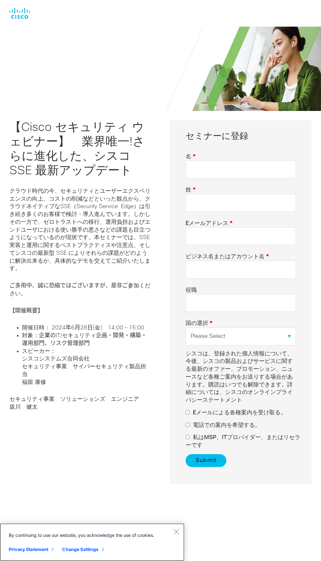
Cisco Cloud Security (19, 13)
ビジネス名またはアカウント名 (227, 257)
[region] (92, 542)
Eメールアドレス (209, 223)
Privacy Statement (28, 549)
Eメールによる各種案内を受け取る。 (239, 413)
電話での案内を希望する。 (226, 425)
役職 (191, 290)
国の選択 (199, 323)
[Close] (176, 531)
